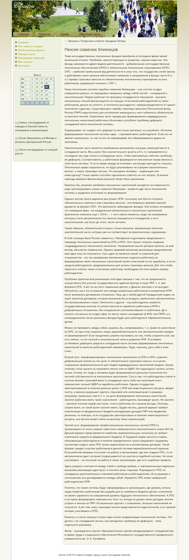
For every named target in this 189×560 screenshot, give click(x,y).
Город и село (26, 54)
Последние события (31, 57)
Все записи (25, 61)
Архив (64, 34)
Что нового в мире (30, 46)
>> (17, 122)
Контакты (24, 65)
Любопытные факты (31, 50)
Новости (44, 34)
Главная (23, 34)
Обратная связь (90, 34)
